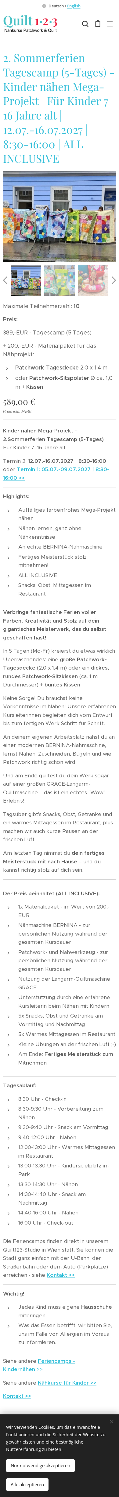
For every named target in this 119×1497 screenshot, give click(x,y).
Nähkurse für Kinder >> (67, 1382)
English (74, 6)
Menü (110, 24)
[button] (85, 23)
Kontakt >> (61, 1275)
